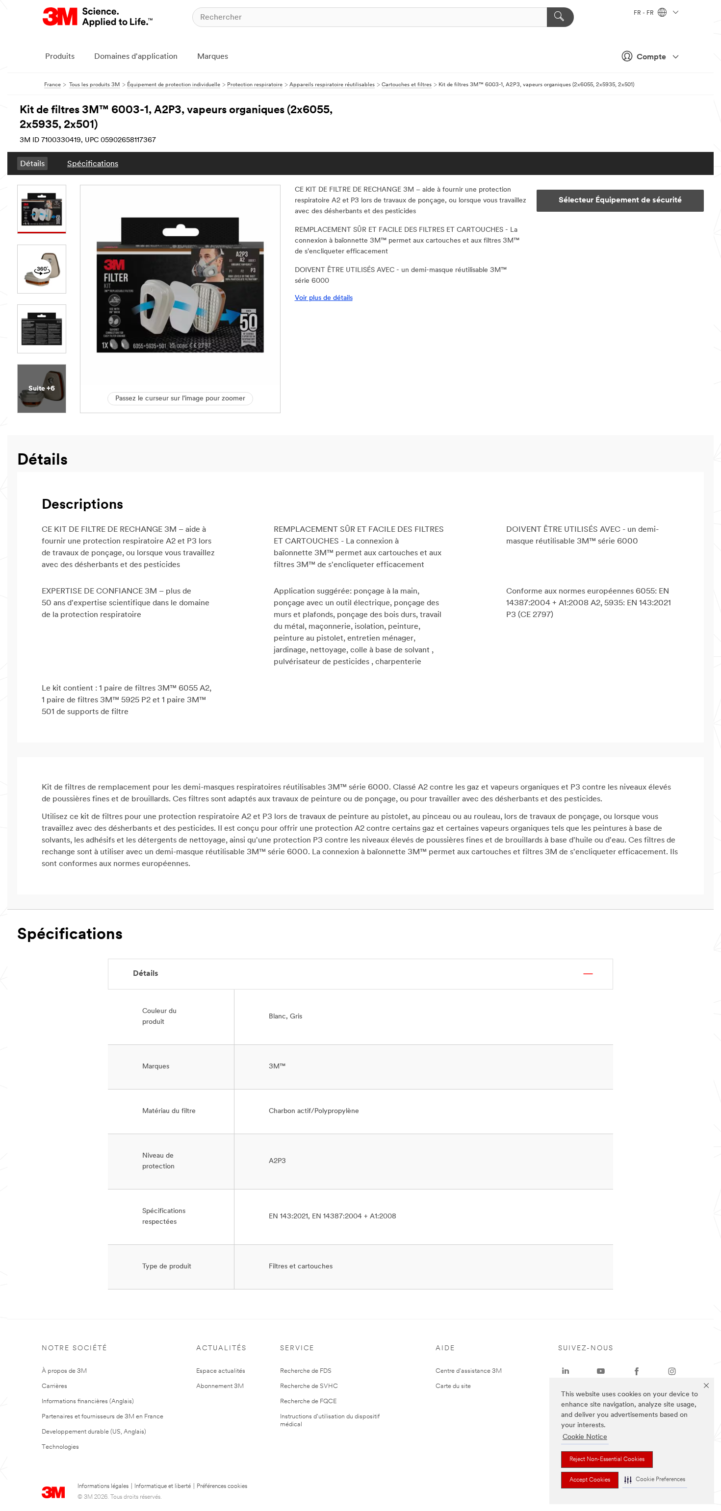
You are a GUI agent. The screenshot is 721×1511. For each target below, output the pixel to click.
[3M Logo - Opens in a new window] (98, 17)
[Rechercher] (560, 17)
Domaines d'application (136, 57)
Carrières (54, 1386)
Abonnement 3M (220, 1386)
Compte (651, 57)
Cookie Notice (585, 1437)
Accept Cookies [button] (589, 1480)
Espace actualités (220, 1371)
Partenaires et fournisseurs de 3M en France (102, 1416)
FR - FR (644, 13)
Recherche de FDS (306, 1371)
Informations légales (103, 1486)
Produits (60, 57)
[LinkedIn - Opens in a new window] (565, 1371)
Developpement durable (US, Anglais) (94, 1432)
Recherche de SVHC (309, 1386)
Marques (212, 57)
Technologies (60, 1447)
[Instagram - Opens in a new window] (672, 1371)
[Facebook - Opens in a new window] (636, 1371)
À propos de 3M (64, 1371)
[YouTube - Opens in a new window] (600, 1371)
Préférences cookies (222, 1486)
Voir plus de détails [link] (324, 298)
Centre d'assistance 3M (469, 1371)
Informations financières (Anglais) (88, 1401)
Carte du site (453, 1386)
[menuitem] (32, 163)
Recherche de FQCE (308, 1401)
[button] (654, 1480)
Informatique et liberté (162, 1486)
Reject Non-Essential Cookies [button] (606, 1459)
